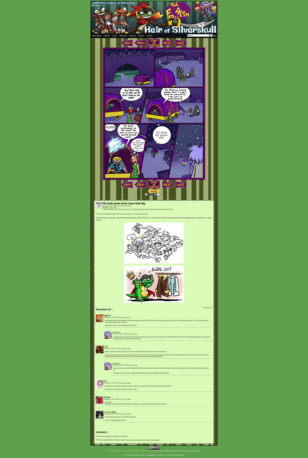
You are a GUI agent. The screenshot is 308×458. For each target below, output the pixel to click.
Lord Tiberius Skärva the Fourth (140, 209)
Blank (112, 209)
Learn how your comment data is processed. (143, 440)
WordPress (152, 455)
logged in (109, 436)
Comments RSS (207, 307)
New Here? (97, 36)
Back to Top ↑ (180, 455)
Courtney (107, 206)
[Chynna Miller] (99, 418)
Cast (114, 36)
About (107, 36)
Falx (106, 347)
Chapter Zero (112, 207)
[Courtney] (108, 338)
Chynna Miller (110, 412)
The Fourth (154, 18)
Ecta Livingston (120, 209)
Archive (123, 36)
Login (149, 36)
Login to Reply (127, 317)
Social (141, 36)
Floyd (127, 209)
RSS (215, 36)
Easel (161, 455)
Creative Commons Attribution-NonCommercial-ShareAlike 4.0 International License (176, 451)
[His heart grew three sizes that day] (154, 179)
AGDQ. (145, 218)
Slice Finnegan (168, 209)
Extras (132, 36)
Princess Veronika (157, 209)
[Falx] (99, 353)
